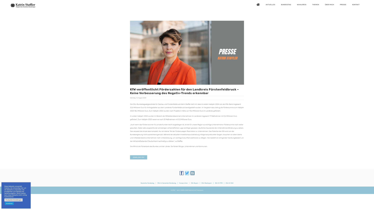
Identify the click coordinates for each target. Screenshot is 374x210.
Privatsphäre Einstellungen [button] (13, 200)
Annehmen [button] (9, 203)
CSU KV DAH (229, 183)
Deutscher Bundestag (147, 183)
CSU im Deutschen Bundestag (166, 183)
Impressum (200, 190)
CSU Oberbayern (207, 183)
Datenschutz (192, 190)
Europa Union (183, 183)
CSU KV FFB (218, 183)
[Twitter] (187, 173)
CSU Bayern (194, 183)
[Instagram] (192, 173)
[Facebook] (182, 173)
